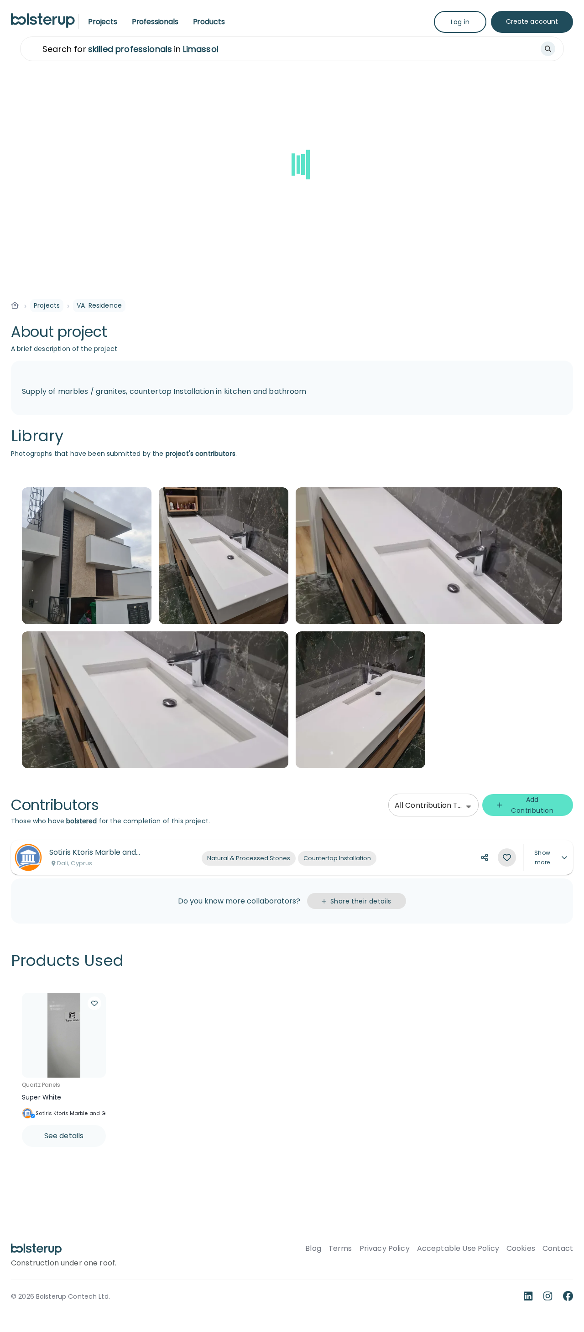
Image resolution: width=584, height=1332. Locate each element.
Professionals (155, 21)
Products (209, 21)
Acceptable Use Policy (458, 1249)
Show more (542, 857)
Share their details (360, 901)
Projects (102, 21)
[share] (485, 857)
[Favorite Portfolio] (506, 857)
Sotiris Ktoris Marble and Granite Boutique (90, 1113)
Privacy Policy (385, 1249)
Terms (340, 1249)
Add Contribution (532, 805)
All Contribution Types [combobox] (435, 805)
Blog (313, 1249)
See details (64, 1136)
